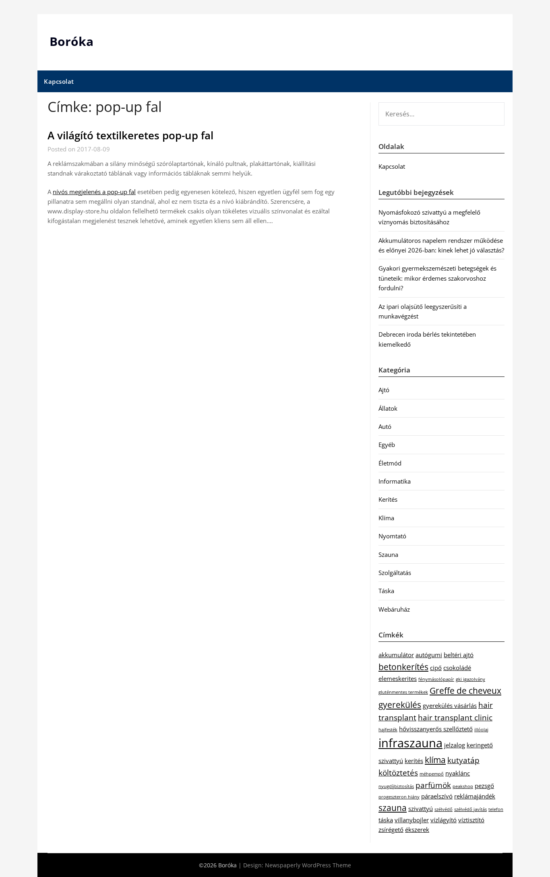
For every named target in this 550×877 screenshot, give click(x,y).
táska (385, 820)
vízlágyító (443, 820)
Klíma (386, 518)
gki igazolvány (470, 679)
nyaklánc (457, 773)
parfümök (433, 785)
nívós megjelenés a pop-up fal (94, 192)
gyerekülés (399, 704)
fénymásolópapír (436, 679)
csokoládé (457, 668)
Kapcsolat (59, 81)
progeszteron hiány (399, 797)
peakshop (463, 786)
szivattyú (420, 809)
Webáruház (394, 609)
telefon (495, 809)
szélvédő (443, 809)
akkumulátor (396, 655)
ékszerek (417, 829)
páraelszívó (437, 796)
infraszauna (410, 743)
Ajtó (383, 390)
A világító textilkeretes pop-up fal (130, 135)
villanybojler (412, 820)
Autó (384, 426)
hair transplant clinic (455, 717)
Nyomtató (392, 536)
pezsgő (484, 786)
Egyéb (386, 445)
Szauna (388, 554)
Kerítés (387, 499)
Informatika (394, 481)
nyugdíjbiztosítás (396, 786)
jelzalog (454, 745)
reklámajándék (474, 796)
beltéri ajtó (458, 655)
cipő (436, 668)
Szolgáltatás (394, 573)
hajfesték (387, 729)
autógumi (429, 655)
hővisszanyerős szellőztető (436, 729)
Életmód (389, 463)
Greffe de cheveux (465, 690)
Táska (386, 591)
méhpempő (432, 774)
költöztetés (398, 772)
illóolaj (481, 729)
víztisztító (471, 820)
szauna (392, 807)
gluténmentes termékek (403, 692)
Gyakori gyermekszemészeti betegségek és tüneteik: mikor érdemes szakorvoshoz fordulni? (437, 278)
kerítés (414, 761)
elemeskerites (397, 678)
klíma (435, 759)
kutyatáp (463, 760)
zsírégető (390, 829)
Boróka (71, 41)
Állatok (387, 408)
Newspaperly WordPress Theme (308, 865)
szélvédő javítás (470, 809)
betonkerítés (403, 666)
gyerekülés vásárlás (450, 705)
